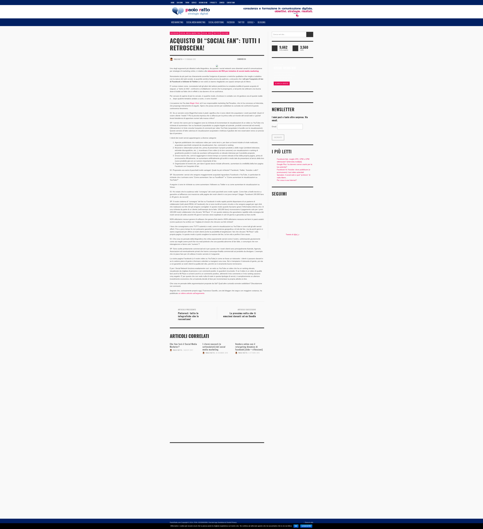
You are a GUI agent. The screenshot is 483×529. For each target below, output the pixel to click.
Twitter (216, 33)
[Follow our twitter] (274, 48)
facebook (174, 33)
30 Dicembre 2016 (222, 353)
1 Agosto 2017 (188, 350)
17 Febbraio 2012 (190, 59)
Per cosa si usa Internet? (287, 180)
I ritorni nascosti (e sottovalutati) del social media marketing (214, 346)
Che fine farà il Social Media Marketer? (183, 345)
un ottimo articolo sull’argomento (191, 293)
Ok (296, 526)
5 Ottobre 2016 (254, 353)
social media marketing (190, 33)
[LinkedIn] (295, 2)
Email (274, 127)
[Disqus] (217, 404)
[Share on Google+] (258, 59)
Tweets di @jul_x (292, 234)
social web (207, 33)
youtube (225, 33)
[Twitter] (305, 2)
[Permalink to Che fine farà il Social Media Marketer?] (184, 361)
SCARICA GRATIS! (281, 83)
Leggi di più (306, 526)
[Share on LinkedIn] (262, 59)
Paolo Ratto (177, 350)
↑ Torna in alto (308, 522)
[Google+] (291, 2)
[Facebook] (286, 2)
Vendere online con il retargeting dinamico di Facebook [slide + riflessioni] (249, 346)
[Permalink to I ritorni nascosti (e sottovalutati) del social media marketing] (217, 364)
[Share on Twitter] (253, 59)
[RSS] (300, 2)
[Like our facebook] (295, 48)
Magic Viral (194, 103)
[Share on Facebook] (249, 59)
